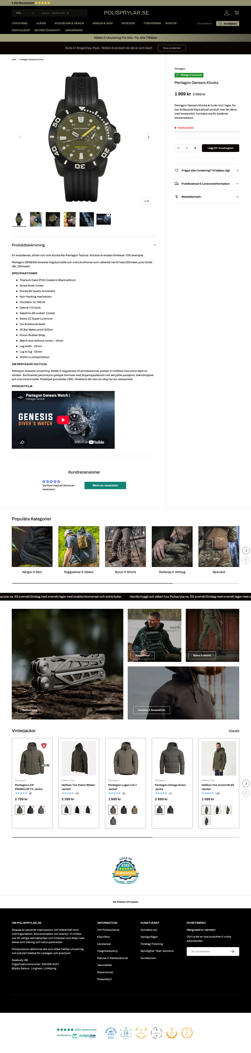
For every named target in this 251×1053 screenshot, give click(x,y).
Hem (14, 59)
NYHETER (171, 23)
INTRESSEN (128, 23)
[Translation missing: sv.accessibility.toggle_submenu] (30, 23)
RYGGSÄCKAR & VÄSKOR (69, 23)
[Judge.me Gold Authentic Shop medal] (141, 1033)
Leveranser (104, 944)
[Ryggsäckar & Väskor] (79, 546)
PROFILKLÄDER (21, 30)
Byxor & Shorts (125, 572)
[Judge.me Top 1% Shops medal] (172, 1033)
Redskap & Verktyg (172, 572)
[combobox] (49, 13)
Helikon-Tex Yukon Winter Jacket (78, 787)
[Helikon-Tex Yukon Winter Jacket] (79, 758)
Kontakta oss (149, 929)
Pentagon (180, 68)
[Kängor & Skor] (32, 546)
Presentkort (204, 23)
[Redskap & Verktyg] (172, 546)
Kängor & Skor (32, 572)
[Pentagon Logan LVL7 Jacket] (125, 758)
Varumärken (104, 965)
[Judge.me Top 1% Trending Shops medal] (187, 1033)
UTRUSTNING (20, 23)
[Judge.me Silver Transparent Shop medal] (156, 1033)
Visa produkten (172, 48)
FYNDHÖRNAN (152, 23)
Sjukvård (219, 572)
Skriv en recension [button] (105, 485)
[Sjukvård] (219, 546)
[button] (237, 13)
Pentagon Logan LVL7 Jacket (122, 787)
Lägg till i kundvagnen (221, 147)
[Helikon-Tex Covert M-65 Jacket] (219, 758)
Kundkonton (148, 958)
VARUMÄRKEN (74, 30)
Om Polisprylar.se (108, 929)
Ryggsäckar (142, 655)
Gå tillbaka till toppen (125, 901)
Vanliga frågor (149, 936)
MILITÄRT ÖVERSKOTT (47, 30)
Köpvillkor (103, 936)
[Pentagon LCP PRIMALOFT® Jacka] (32, 758)
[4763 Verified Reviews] (125, 885)
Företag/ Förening (152, 944)
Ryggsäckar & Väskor (79, 572)
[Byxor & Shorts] (125, 546)
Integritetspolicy (107, 950)
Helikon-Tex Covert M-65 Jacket (218, 787)
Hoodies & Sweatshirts (151, 710)
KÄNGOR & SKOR (103, 23)
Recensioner (105, 972)
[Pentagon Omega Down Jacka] (172, 758)
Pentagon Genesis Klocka (31, 59)
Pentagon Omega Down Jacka (170, 787)
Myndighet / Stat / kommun (157, 950)
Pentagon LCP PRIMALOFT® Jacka (28, 787)
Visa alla (234, 730)
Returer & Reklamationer (112, 958)
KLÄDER (41, 23)
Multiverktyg (29, 710)
